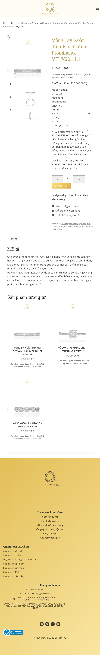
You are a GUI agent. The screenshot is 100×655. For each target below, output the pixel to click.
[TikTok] (53, 624)
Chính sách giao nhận (13, 563)
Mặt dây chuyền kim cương (50, 525)
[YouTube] (58, 624)
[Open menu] (97, 8)
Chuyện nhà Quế (50, 533)
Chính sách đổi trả (12, 572)
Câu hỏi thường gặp (50, 537)
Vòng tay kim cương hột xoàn (73, 224)
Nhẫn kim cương (50, 516)
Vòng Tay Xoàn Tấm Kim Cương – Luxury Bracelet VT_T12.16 (27, 351)
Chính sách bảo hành (13, 567)
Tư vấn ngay (61, 185)
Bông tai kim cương (50, 521)
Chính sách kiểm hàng (14, 576)
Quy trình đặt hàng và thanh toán (19, 559)
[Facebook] (42, 624)
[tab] (14, 239)
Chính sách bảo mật (13, 551)
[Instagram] (47, 624)
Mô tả (14, 238)
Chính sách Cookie (12, 555)
